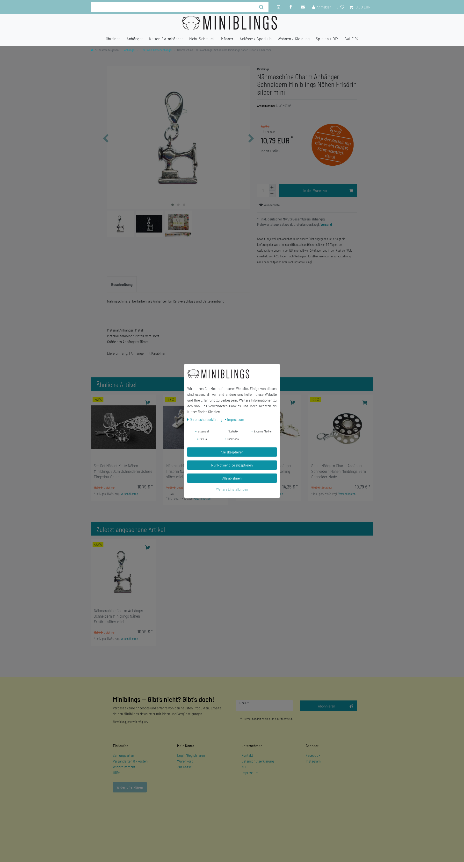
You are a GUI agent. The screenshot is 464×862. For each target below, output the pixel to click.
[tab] (122, 284)
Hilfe (116, 772)
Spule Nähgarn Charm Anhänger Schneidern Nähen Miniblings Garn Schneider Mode (338, 471)
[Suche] (261, 7)
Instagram (313, 761)
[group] (123, 427)
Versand (326, 224)
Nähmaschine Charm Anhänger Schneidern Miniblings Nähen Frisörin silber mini (118, 616)
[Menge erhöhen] (272, 187)
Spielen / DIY (327, 38)
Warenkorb (185, 761)
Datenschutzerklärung (257, 761)
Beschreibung (122, 284)
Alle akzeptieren (232, 452)
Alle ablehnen (232, 478)
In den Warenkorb (316, 190)
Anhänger (135, 38)
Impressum (249, 772)
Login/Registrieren (191, 755)
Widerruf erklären (130, 787)
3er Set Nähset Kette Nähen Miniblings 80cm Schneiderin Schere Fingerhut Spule (123, 471)
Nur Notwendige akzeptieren (232, 465)
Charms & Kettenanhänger (156, 50)
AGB (244, 766)
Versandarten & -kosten (130, 761)
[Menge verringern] (272, 194)
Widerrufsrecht (124, 766)
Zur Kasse (184, 766)
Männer (227, 38)
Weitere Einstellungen (232, 489)
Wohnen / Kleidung (294, 38)
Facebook (313, 755)
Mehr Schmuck (202, 38)
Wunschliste (271, 205)
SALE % (351, 38)
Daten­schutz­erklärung (206, 419)
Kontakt (247, 755)
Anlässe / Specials (256, 38)
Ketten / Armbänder (166, 38)
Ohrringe (113, 38)
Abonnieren (326, 706)
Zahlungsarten (123, 755)
